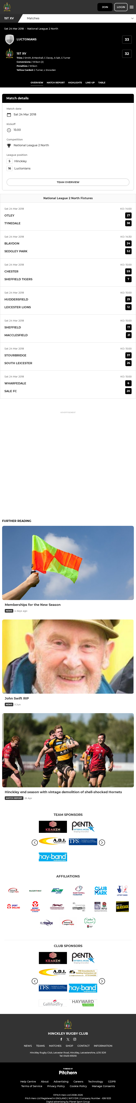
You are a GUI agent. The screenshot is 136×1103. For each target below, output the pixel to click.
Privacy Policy (56, 1086)
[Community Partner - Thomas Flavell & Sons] (83, 842)
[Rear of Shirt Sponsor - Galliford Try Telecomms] (53, 1003)
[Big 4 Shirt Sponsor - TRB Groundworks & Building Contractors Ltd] (83, 973)
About (45, 1081)
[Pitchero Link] (68, 1073)
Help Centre (28, 1081)
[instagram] (74, 1039)
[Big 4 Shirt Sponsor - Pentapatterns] (83, 827)
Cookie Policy (78, 1086)
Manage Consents (103, 1086)
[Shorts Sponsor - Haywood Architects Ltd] (83, 1003)
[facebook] (61, 1039)
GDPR (112, 1081)
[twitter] (68, 1040)
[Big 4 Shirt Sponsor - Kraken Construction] (53, 827)
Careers (78, 1081)
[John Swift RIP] (68, 656)
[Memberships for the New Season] (68, 563)
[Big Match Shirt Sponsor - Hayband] (53, 857)
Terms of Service (31, 1086)
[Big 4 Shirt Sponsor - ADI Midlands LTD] (53, 842)
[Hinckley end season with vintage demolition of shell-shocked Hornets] (68, 750)
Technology (95, 1081)
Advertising (61, 1081)
